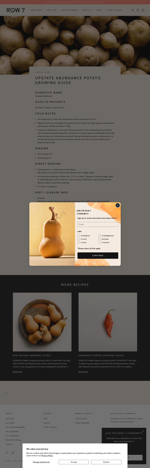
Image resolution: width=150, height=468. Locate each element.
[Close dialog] (118, 205)
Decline (106, 462)
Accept (74, 462)
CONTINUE (97, 256)
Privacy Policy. (47, 455)
